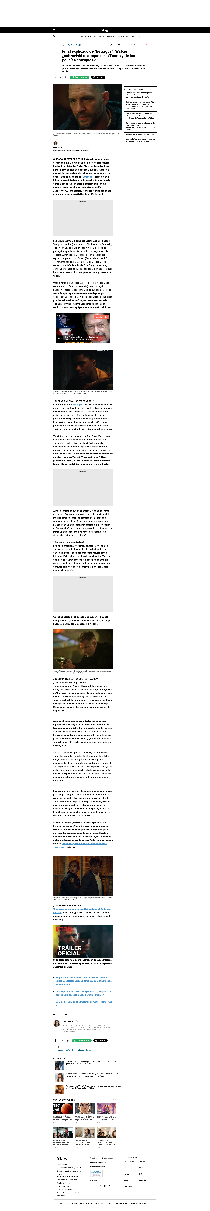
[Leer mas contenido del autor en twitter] (77, 1021)
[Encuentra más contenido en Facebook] (55, 77)
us (125, 1168)
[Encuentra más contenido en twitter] (60, 77)
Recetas (142, 1180)
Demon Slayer (130, 36)
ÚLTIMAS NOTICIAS (134, 89)
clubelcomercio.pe (75, 1203)
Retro (141, 1174)
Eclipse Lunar (120, 36)
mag (145, 1203)
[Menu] (55, 30)
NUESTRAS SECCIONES (131, 1158)
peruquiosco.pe (135, 1203)
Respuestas (129, 1161)
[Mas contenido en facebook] (100, 1185)
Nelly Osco (57, 147)
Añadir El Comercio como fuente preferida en (128, 45)
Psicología (110, 36)
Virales (127, 1180)
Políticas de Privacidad (98, 1162)
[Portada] (62, 1162)
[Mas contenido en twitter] (105, 1185)
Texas (94, 36)
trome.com (109, 1203)
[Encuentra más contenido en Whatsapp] (65, 77)
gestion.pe (89, 1203)
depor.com (99, 1203)
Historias (128, 1187)
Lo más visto (60, 1058)
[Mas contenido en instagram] (109, 1185)
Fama (126, 1174)
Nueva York (101, 36)
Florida (81, 36)
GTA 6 (138, 36)
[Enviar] (54, 36)
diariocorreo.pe (121, 1203)
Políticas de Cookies (97, 1167)
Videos (142, 1161)
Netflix (67, 1050)
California (88, 36)
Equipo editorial (62, 1164)
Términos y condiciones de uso (101, 1158)
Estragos (59, 1050)
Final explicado (78, 1050)
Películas (89, 1050)
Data (141, 1168)
